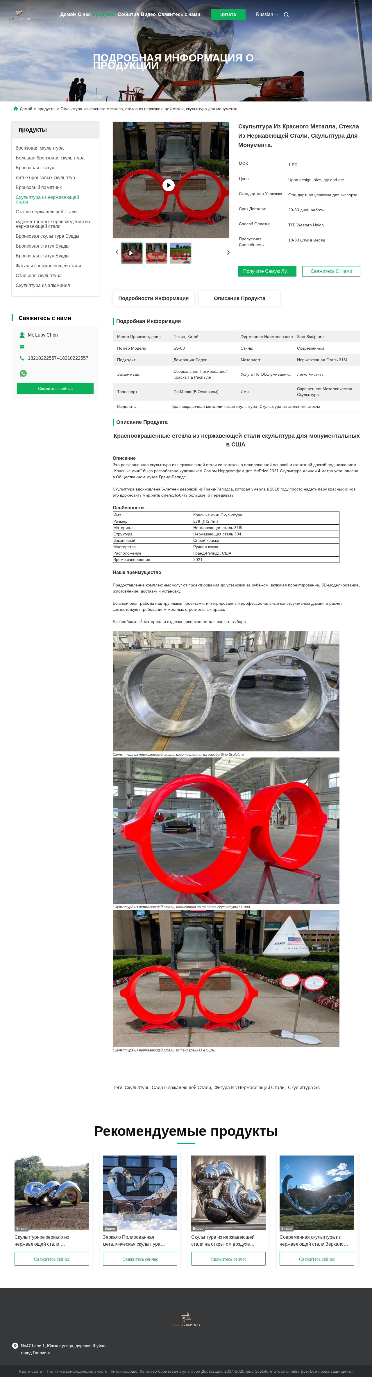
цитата (228, 14)
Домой (68, 14)
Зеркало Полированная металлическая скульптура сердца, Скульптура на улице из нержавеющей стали (137, 1241)
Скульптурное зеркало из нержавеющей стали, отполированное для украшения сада (50, 1241)
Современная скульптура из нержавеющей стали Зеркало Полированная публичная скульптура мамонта (312, 1241)
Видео (148, 14)
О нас (84, 14)
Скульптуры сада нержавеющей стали (168, 1087)
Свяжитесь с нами (179, 14)
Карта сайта (30, 1371)
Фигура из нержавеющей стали (249, 1087)
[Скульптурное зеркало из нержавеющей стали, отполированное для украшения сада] (52, 1192)
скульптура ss (304, 1087)
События (128, 14)
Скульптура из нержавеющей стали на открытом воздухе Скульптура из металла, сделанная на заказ (223, 1241)
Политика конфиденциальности (77, 1371)
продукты (104, 14)
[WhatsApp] (23, 373)
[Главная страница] (19, 14)
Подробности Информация (153, 298)
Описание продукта (239, 298)
